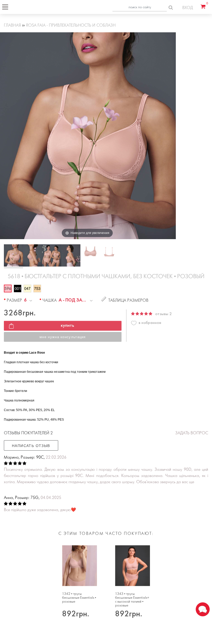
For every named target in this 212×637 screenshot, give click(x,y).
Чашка (49, 300)
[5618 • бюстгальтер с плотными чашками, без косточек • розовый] (13, 256)
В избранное (150, 323)
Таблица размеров (128, 300)
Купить (67, 325)
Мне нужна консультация (63, 337)
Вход (187, 8)
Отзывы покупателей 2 (28, 433)
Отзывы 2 (163, 314)
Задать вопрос (191, 433)
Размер (14, 300)
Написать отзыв (31, 446)
